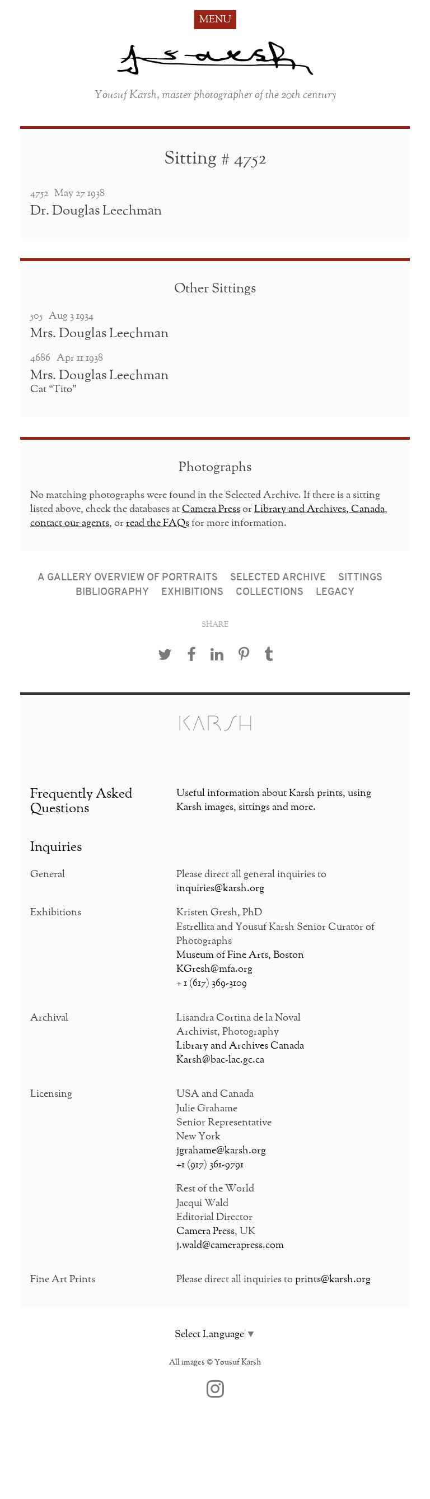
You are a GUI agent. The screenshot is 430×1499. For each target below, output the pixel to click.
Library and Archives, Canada (319, 509)
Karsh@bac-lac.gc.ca (220, 1060)
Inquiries (56, 847)
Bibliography (112, 592)
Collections (269, 592)
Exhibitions (192, 592)
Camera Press (211, 509)
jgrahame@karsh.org (221, 1151)
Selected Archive (278, 577)
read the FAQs (157, 523)
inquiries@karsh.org (220, 888)
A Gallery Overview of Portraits (128, 577)
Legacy (335, 592)
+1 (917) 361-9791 (210, 1165)
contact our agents (69, 523)
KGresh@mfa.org (214, 969)
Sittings (360, 577)
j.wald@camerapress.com (230, 1245)
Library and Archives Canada (240, 1046)
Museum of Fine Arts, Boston (240, 955)
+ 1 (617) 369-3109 (211, 983)
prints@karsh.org (333, 1279)
